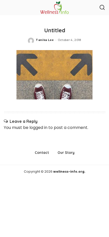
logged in (38, 127)
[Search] (102, 7)
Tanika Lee (45, 40)
